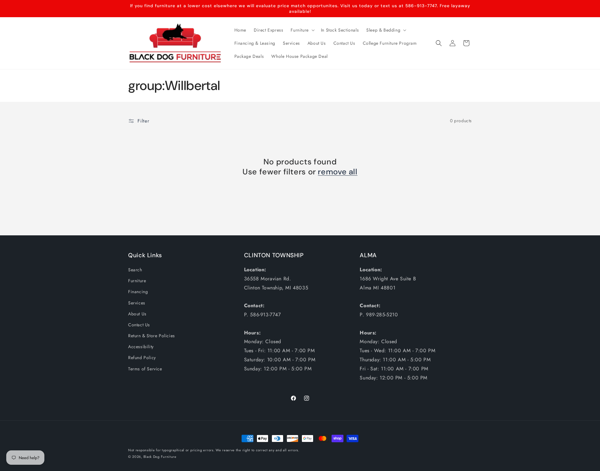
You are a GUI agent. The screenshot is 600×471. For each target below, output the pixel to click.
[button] (302, 30)
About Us (137, 314)
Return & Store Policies (151, 336)
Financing (138, 291)
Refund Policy (142, 357)
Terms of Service (145, 369)
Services (136, 303)
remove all (337, 172)
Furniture (137, 281)
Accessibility (141, 346)
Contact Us (139, 325)
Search (135, 270)
